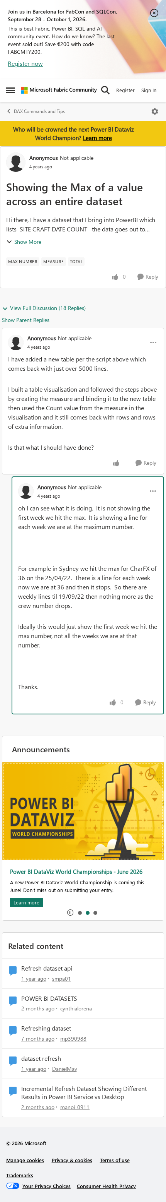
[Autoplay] (70, 912)
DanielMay (64, 1068)
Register (125, 90)
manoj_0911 (75, 1107)
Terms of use (115, 1160)
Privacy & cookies (72, 1160)
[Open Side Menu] (10, 90)
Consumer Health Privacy (106, 1186)
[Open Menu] (154, 111)
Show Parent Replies (25, 320)
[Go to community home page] (59, 90)
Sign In (148, 90)
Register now (25, 63)
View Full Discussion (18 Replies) (48, 308)
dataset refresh (41, 1058)
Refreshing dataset (46, 1028)
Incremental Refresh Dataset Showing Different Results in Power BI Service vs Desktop (84, 1093)
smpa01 (61, 978)
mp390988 (73, 1038)
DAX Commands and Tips (39, 111)
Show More (27, 241)
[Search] (105, 90)
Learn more (97, 138)
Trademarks (19, 1175)
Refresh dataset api (46, 968)
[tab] (79, 912)
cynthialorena (76, 1008)
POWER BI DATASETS (49, 998)
